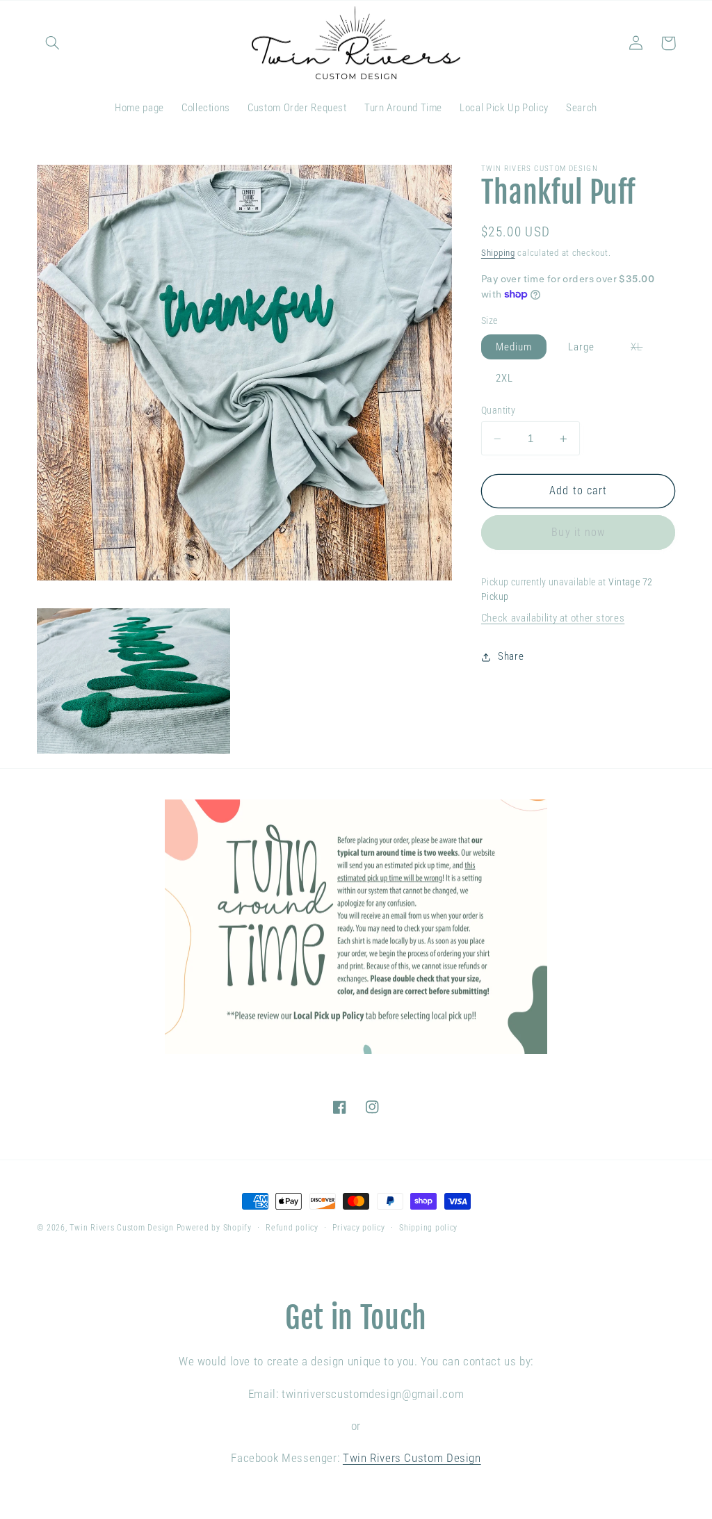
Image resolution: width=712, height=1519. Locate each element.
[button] (53, 43)
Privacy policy (358, 1228)
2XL (504, 378)
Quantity (498, 410)
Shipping (498, 252)
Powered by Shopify (214, 1228)
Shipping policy (428, 1228)
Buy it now (578, 532)
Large (581, 347)
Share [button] (511, 656)
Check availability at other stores (552, 618)
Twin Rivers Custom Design (121, 1228)
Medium (514, 347)
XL (644, 349)
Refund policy (292, 1228)
